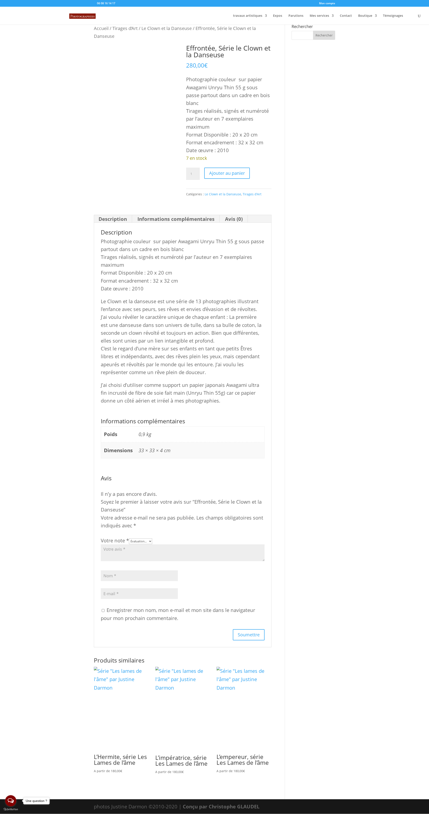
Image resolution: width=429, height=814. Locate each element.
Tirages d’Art (125, 28)
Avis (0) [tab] (234, 218)
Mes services (319, 16)
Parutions (295, 16)
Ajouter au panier (227, 173)
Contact (346, 16)
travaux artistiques (247, 16)
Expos (277, 16)
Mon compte (327, 3)
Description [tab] (113, 218)
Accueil (101, 28)
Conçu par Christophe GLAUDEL (221, 806)
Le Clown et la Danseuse (166, 28)
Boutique (365, 16)
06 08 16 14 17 (105, 3)
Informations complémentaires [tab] (175, 218)
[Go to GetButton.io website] (11, 809)
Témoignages (393, 16)
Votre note (115, 540)
